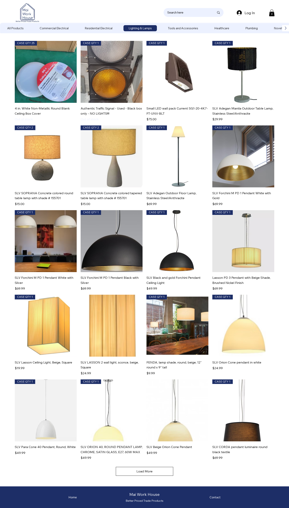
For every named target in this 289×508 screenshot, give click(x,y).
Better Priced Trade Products (144, 500)
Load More (144, 471)
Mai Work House (144, 494)
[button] (272, 12)
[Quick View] (112, 326)
